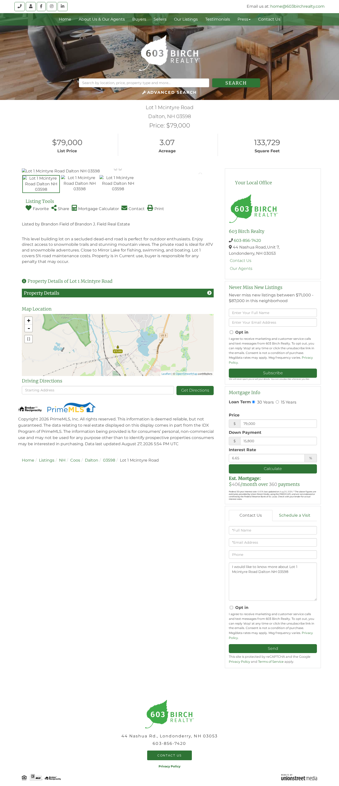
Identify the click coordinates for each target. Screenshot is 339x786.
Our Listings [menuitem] (186, 19)
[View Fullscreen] (28, 339)
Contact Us (240, 260)
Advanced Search (172, 92)
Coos (75, 460)
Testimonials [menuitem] (217, 19)
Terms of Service (271, 661)
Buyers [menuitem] (139, 19)
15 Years (288, 402)
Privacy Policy (239, 661)
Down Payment (245, 432)
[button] (236, 82)
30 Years (265, 402)
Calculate (273, 468)
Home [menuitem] (65, 19)
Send (273, 648)
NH (62, 460)
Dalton (91, 460)
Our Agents (241, 268)
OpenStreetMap (186, 374)
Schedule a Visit (294, 515)
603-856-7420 (247, 240)
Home (28, 460)
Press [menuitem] (242, 19)
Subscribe (273, 373)
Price (234, 415)
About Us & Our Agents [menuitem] (102, 19)
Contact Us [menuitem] (269, 19)
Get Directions (195, 390)
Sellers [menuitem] (160, 19)
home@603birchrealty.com (297, 6)
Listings (46, 460)
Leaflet (166, 374)
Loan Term (240, 402)
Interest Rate (242, 449)
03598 (109, 460)
